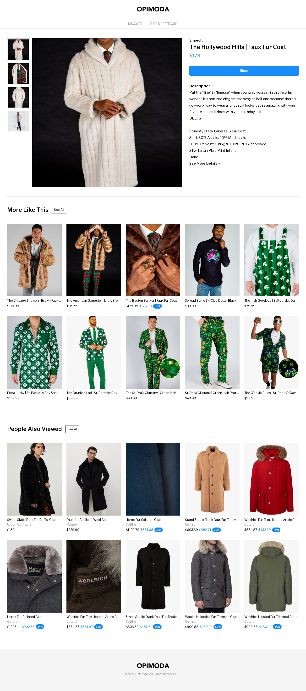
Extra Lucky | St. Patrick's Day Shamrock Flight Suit (44, 393)
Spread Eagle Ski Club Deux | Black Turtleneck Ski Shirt (225, 300)
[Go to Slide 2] (18, 73)
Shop (244, 71)
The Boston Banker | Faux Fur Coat (151, 300)
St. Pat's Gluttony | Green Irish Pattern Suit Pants (221, 393)
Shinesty (196, 40)
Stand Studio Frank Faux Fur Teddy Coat (214, 520)
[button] (107, 112)
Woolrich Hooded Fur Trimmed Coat (211, 617)
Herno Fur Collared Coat (143, 520)
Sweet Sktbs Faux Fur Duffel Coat (31, 520)
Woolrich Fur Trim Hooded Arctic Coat (272, 520)
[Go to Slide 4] (18, 121)
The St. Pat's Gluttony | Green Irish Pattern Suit (160, 393)
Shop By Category (163, 24)
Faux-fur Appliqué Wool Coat (87, 520)
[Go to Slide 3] (18, 97)
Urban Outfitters (19, 524)
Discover (135, 24)
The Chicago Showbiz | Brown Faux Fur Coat (39, 300)
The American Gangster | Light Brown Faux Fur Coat (104, 300)
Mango (71, 524)
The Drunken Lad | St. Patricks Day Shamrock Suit (102, 393)
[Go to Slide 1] (18, 49)
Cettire (131, 524)
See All (59, 210)
